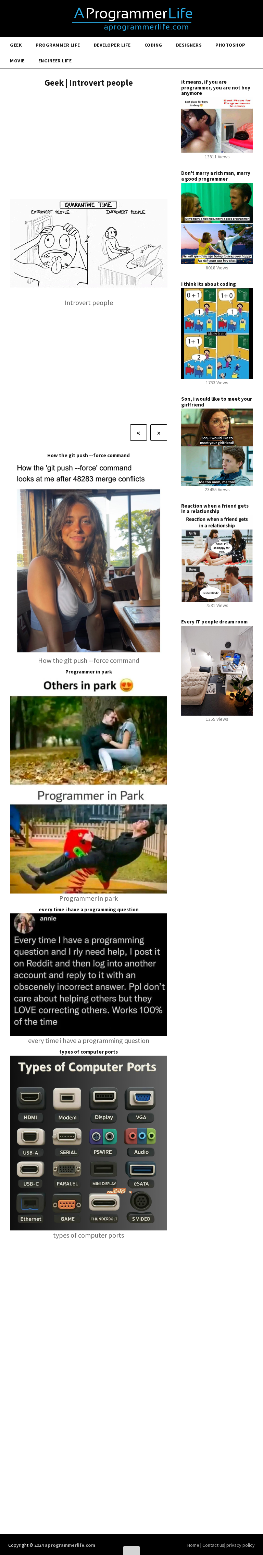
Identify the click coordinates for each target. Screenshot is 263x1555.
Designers (189, 45)
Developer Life (112, 45)
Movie (17, 61)
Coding (153, 45)
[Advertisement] (88, 144)
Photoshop (230, 45)
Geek (16, 45)
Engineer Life (55, 61)
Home (193, 1545)
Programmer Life (58, 45)
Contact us (213, 1545)
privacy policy (240, 1545)
